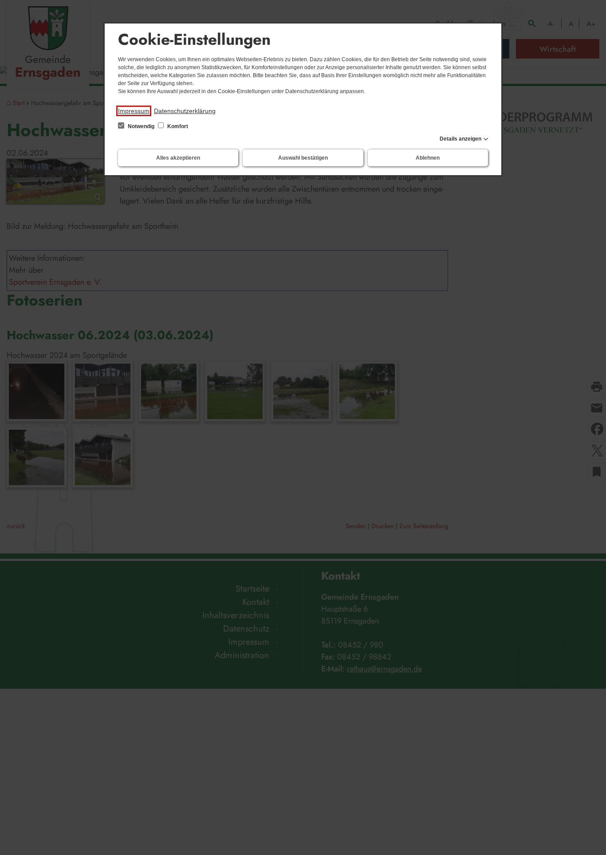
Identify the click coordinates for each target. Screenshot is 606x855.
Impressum (134, 110)
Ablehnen (428, 158)
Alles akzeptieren (178, 158)
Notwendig (141, 126)
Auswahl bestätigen (303, 158)
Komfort (177, 126)
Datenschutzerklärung (185, 110)
